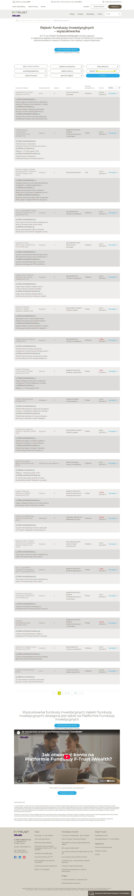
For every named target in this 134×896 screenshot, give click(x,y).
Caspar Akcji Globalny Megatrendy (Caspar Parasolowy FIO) (25, 277)
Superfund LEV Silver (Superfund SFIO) (24, 93)
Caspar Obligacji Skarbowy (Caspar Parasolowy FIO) (23, 493)
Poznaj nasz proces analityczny (46, 866)
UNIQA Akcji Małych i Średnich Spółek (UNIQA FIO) (26, 431)
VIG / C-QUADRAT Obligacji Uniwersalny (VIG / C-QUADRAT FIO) (25, 570)
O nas (100, 14)
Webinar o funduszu (25, 106)
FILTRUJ (103, 75)
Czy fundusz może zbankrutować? (74, 857)
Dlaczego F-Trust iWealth (44, 835)
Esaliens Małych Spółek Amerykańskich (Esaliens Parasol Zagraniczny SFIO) (26, 172)
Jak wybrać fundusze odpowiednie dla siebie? (76, 843)
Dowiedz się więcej (67, 793)
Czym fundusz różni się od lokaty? (74, 839)
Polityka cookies (101, 851)
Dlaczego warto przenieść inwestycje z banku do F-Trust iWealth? (46, 848)
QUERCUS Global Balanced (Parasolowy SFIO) (25, 463)
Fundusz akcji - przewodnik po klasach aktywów (76, 861)
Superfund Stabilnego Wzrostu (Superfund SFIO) (25, 518)
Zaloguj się (115, 6)
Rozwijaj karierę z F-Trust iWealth (107, 839)
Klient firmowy (33, 6)
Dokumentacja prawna (103, 847)
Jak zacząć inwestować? (70, 848)
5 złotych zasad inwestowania (72, 866)
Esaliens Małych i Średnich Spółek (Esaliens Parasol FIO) (24, 309)
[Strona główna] (19, 14)
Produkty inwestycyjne (27, 20)
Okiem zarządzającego (26, 99)
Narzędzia (90, 14)
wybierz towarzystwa (67, 66)
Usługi (71, 14)
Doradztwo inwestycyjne (43, 853)
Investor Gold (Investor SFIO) (25, 671)
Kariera (43, 6)
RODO (97, 854)
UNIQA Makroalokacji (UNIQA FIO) (24, 400)
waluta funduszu (31, 75)
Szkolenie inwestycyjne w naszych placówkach (74, 870)
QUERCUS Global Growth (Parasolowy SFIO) (26, 648)
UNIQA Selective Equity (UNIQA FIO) (25, 340)
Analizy (80, 14)
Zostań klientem (99, 6)
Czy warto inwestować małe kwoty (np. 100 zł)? (77, 852)
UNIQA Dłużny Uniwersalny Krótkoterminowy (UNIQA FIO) (23, 133)
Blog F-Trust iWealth (42, 869)
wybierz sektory (67, 71)
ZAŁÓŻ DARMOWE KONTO (67, 50)
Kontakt (86, 6)
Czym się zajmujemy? (42, 839)
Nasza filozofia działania (43, 843)
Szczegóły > (112, 93)
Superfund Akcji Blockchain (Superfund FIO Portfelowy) (25, 245)
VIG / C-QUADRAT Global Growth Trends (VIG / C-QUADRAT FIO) (26, 213)
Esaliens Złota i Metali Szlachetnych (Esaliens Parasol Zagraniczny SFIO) (25, 544)
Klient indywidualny (18, 6)
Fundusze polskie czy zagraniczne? (74, 879)
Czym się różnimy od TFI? (44, 857)
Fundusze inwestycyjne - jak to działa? (75, 835)
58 (75, 693)
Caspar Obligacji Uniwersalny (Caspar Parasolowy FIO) (24, 371)
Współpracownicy (101, 835)
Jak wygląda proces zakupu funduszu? (45, 861)
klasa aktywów (102, 66)
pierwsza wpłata (67, 75)
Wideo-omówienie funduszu (28, 114)
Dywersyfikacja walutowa (71, 883)
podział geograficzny (31, 71)
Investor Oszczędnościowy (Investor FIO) (23, 623)
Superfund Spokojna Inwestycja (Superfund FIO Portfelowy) (25, 596)
